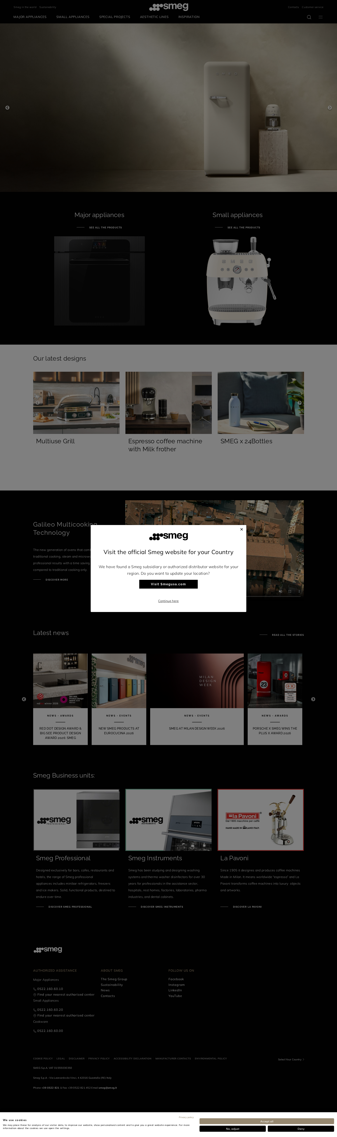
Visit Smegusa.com (168, 584)
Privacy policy (186, 1117)
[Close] (241, 528)
